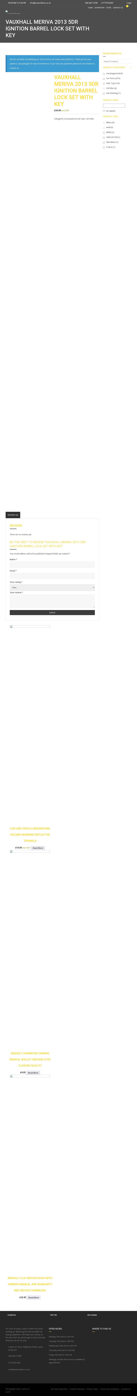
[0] (126, 7)
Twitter (53, 1315)
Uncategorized (114, 73)
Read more (38, 848)
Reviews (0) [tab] (13, 515)
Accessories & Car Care (74, 118)
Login (128, 3)
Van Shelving (113, 93)
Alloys (110, 122)
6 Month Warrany (77, 1389)
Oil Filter (111, 88)
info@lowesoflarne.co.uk (40, 3)
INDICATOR (113, 137)
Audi (109, 127)
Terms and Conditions (109, 1389)
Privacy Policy (92, 1389)
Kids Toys (113, 83)
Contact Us (126, 1389)
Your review (16, 592)
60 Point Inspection (59, 1389)
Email (13, 570)
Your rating (16, 582)
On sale (110, 110)
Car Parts (90, 118)
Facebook (12, 1315)
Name (13, 559)
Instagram (92, 1315)
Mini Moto (112, 142)
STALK (110, 147)
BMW (110, 132)
